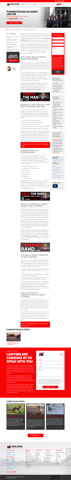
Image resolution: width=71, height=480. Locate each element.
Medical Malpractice (29, 458)
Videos (57, 460)
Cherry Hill (37, 455)
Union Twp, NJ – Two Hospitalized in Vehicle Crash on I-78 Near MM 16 (13, 343)
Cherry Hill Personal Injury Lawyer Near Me (57, 149)
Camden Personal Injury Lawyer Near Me (58, 151)
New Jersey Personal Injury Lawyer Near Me (57, 143)
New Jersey (38, 452)
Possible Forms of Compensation (12, 42)
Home (6, 29)
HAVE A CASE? (14, 22)
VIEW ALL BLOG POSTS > (35, 435)
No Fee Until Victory (49, 455)
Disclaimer (8, 477)
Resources (59, 450)
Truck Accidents (56, 89)
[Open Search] (64, 5)
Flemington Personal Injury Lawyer (14, 29)
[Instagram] (12, 472)
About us (48, 450)
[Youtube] (14, 472)
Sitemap (57, 461)
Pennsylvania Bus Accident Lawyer (56, 104)
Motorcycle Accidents (57, 84)
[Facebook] (7, 472)
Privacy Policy (13, 477)
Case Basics (58, 455)
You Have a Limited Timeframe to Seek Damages (12, 47)
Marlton (37, 457)
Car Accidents (56, 83)
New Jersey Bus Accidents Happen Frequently (12, 37)
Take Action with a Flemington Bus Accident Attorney (12, 50)
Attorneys (47, 452)
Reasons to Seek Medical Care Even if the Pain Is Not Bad (12, 40)
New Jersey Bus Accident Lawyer (56, 121)
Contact (26, 386)
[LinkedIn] (9, 472)
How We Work (48, 453)
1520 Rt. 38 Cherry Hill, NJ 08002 (10, 460)
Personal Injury (28, 453)
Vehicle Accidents (28, 454)
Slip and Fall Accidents (57, 88)
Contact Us (59, 4)
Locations (39, 450)
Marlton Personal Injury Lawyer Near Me (57, 146)
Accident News (58, 456)
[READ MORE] (15, 409)
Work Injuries (27, 464)
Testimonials (48, 460)
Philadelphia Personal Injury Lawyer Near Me (57, 140)
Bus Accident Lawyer (57, 102)
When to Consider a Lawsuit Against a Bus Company (11, 44)
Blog (57, 458)
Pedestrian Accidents (57, 86)
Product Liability (28, 459)
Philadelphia (38, 453)
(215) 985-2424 (31, 323)
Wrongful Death (56, 91)
